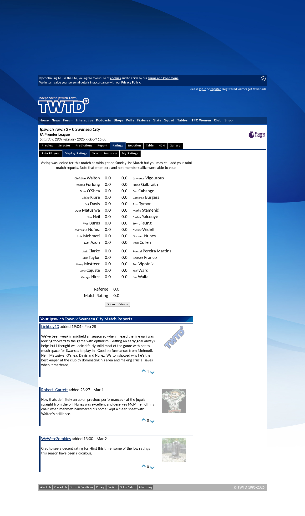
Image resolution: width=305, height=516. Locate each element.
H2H (162, 145)
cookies (115, 78)
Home (44, 120)
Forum (68, 120)
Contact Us (60, 487)
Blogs (118, 120)
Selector (64, 145)
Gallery (175, 145)
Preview (47, 145)
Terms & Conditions (81, 487)
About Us (45, 487)
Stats (157, 120)
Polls (130, 120)
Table (150, 145)
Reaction (134, 145)
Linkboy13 (50, 327)
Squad (169, 120)
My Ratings (130, 153)
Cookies (112, 487)
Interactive (84, 120)
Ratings (117, 145)
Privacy (100, 487)
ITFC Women (201, 120)
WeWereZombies (56, 439)
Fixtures (143, 120)
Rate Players (51, 153)
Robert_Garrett (54, 390)
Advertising (145, 487)
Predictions (84, 145)
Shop (228, 120)
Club (218, 120)
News (56, 120)
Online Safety (128, 487)
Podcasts (103, 120)
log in (202, 89)
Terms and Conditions (163, 78)
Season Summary (104, 153)
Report (102, 145)
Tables (182, 120)
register (215, 89)
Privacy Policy (130, 82)
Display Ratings (76, 153)
